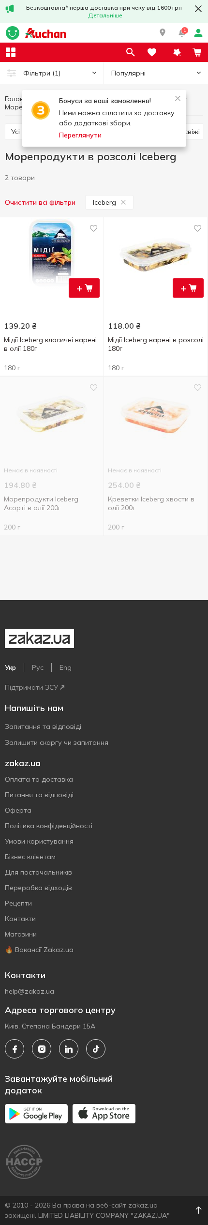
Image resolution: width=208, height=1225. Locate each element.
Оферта (18, 810)
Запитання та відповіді (43, 726)
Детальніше (105, 15)
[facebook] (14, 1049)
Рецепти (18, 903)
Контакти (20, 918)
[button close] (198, 9)
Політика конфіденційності (48, 825)
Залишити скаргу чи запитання (56, 742)
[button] (162, 33)
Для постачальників (38, 872)
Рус (38, 667)
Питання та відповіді (39, 794)
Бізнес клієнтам (30, 856)
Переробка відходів (38, 887)
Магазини (21, 934)
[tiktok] (95, 1049)
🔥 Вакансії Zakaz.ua (39, 949)
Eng (65, 667)
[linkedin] (68, 1049)
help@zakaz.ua (29, 991)
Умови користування (39, 841)
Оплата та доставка (39, 779)
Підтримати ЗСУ (31, 687)
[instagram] (41, 1049)
